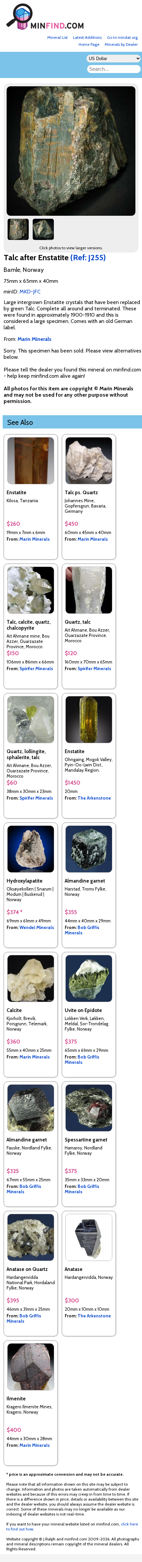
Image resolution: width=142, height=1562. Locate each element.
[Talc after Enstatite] (72, 214)
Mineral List (57, 37)
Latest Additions (87, 37)
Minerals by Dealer (121, 44)
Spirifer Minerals (36, 668)
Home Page (89, 44)
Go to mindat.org (122, 37)
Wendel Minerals (36, 927)
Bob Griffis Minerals (82, 930)
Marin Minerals (34, 539)
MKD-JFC (30, 291)
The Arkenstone (94, 798)
